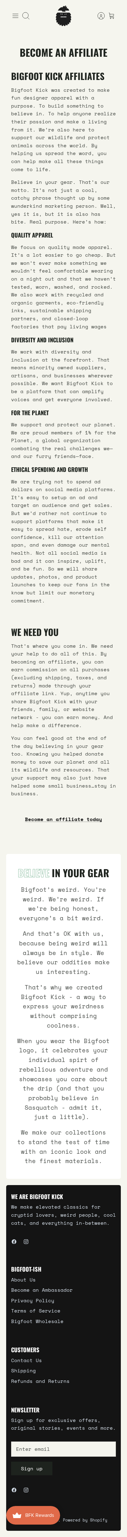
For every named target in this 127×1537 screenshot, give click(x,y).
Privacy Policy (32, 1300)
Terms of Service (35, 1310)
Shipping (23, 1370)
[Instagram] (26, 1241)
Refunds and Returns (40, 1381)
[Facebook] (14, 1241)
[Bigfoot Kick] (63, 16)
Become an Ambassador (42, 1290)
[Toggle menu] (15, 16)
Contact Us (26, 1360)
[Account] (98, 16)
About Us (23, 1279)
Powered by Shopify (85, 1520)
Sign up (32, 1468)
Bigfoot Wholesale (37, 1321)
